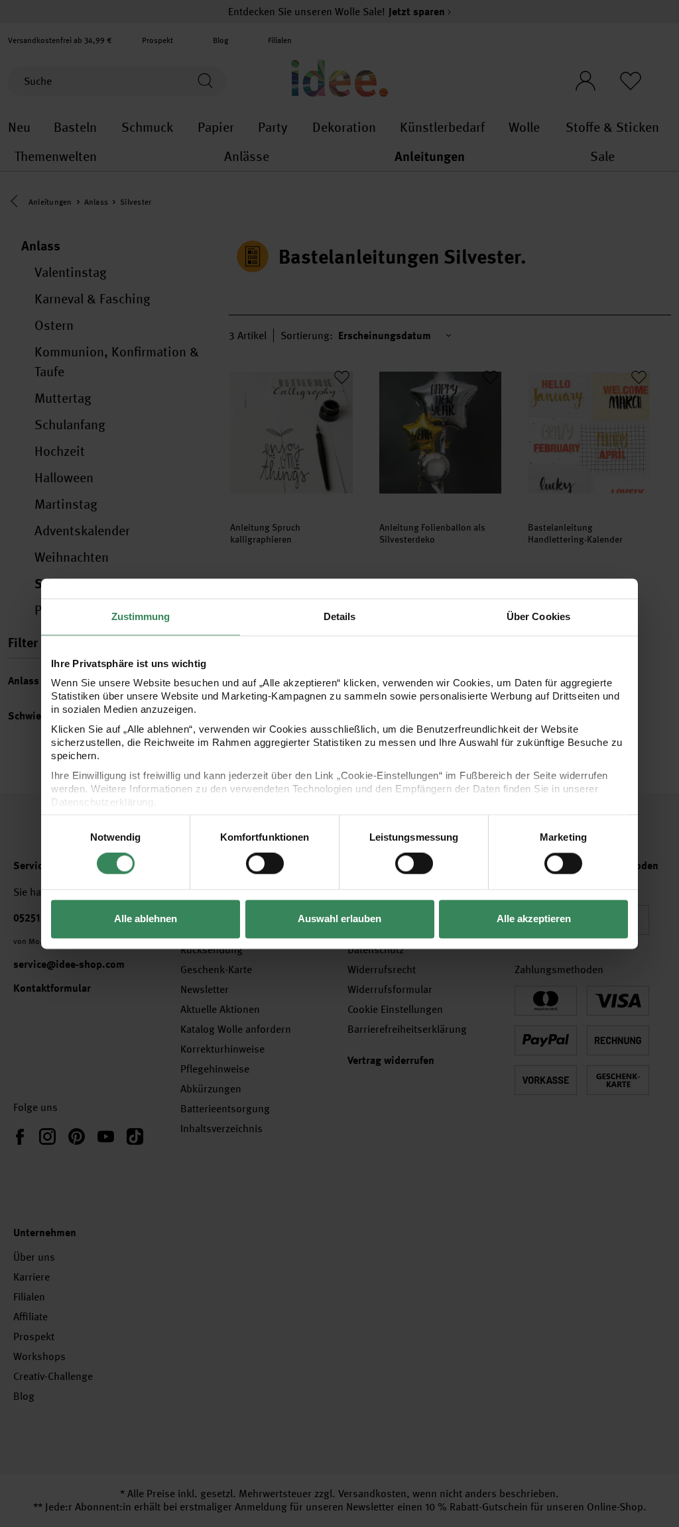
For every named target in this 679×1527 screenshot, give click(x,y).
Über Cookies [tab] (538, 616)
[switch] (265, 863)
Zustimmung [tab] (140, 616)
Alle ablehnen (145, 918)
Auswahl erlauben (339, 918)
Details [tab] (340, 616)
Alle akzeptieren (534, 918)
